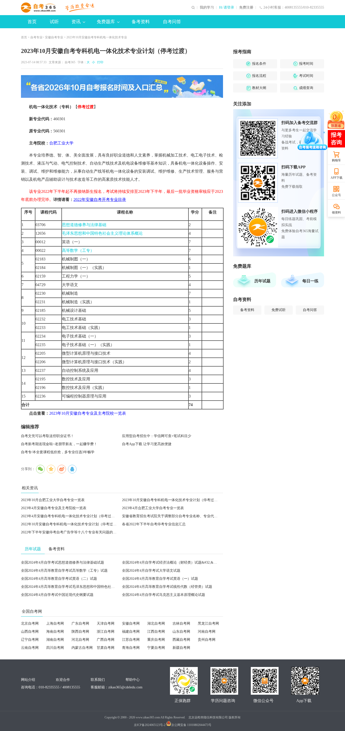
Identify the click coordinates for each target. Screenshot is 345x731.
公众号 (336, 195)
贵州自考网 (206, 640)
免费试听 (279, 310)
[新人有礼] (336, 119)
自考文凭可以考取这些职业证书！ (47, 436)
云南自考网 (30, 648)
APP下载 (336, 177)
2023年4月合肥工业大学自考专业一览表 (153, 508)
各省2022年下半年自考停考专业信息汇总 (154, 524)
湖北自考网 (156, 623)
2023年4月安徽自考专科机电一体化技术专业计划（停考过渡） (69, 516)
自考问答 (172, 21)
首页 (32, 21)
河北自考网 (80, 640)
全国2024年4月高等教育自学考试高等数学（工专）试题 (64, 570)
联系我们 (98, 680)
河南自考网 (206, 631)
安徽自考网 (131, 623)
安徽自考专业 (54, 37)
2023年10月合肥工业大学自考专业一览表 (53, 500)
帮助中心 (133, 680)
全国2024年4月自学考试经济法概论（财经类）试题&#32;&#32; (171, 562)
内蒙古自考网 (82, 648)
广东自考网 (80, 623)
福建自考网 (131, 631)
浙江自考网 (105, 631)
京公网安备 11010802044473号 (191, 725)
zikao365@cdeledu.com (125, 687)
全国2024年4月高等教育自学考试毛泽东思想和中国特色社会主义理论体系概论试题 (85, 587)
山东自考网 (181, 631)
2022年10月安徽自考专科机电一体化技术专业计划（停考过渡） (70, 524)
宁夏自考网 (156, 648)
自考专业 (36, 37)
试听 (54, 21)
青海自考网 (131, 648)
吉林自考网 (181, 623)
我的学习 (207, 7)
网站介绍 (28, 680)
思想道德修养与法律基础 (84, 225)
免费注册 (246, 7)
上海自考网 (55, 623)
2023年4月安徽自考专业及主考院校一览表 (53, 508)
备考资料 (141, 21)
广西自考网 (105, 640)
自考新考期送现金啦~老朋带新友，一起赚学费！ (59, 444)
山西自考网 (30, 631)
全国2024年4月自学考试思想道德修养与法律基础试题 (62, 562)
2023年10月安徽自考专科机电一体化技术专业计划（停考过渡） (171, 500)
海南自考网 (55, 631)
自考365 (70, 62)
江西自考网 (156, 631)
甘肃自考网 (105, 648)
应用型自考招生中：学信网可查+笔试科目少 (156, 436)
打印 (99, 62)
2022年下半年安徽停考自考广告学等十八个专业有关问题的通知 (70, 532)
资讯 (76, 21)
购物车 (336, 160)
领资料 (336, 212)
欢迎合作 (63, 680)
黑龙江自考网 (208, 623)
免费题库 (106, 21)
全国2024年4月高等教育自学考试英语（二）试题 (59, 579)
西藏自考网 (181, 640)
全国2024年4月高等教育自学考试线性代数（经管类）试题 (167, 587)
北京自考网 (30, 623)
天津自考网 (105, 623)
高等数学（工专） (78, 250)
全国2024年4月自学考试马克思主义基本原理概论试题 (163, 595)
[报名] (122, 86)
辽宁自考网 (30, 640)
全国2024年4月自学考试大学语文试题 (151, 570)
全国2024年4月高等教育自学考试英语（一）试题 (160, 579)
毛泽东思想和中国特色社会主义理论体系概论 (102, 233)
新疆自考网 (181, 648)
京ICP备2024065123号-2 (149, 725)
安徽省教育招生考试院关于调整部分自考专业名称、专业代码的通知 (175, 516)
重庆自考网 (156, 640)
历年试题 (262, 281)
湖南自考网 (55, 640)
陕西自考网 (80, 631)
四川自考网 (55, 648)
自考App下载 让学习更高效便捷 (146, 444)
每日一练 (310, 281)
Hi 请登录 (226, 7)
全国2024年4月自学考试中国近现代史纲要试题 (57, 595)
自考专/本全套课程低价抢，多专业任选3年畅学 (57, 452)
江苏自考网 (131, 640)
